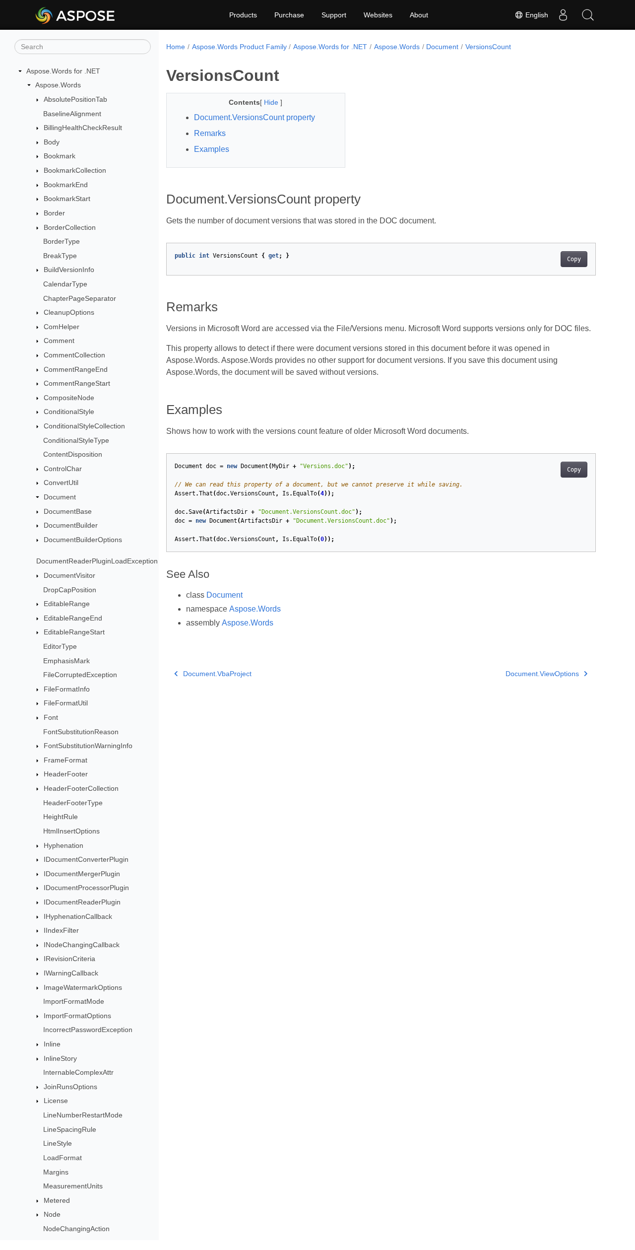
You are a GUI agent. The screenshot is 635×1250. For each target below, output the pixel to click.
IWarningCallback (71, 973)
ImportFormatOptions (77, 1016)
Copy (574, 259)
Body (52, 142)
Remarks (210, 133)
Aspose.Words (58, 85)
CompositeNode (69, 398)
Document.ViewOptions (542, 674)
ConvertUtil (61, 483)
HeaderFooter (66, 774)
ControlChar (63, 469)
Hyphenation (63, 845)
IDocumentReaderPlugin (82, 902)
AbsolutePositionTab (75, 99)
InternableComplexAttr (78, 1072)
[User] (563, 15)
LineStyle (57, 1144)
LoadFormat (62, 1158)
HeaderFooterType (73, 803)
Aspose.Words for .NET (63, 71)
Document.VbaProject (217, 674)
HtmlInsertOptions (71, 831)
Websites (378, 15)
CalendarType (65, 284)
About (419, 15)
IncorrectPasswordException (87, 1030)
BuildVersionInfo (69, 270)
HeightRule (60, 817)
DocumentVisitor (69, 575)
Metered (57, 1200)
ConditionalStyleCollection (84, 426)
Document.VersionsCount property (254, 117)
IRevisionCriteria (69, 959)
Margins (55, 1172)
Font (51, 717)
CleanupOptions (69, 312)
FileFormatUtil (66, 703)
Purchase (289, 15)
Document (60, 497)
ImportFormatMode (73, 1001)
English (535, 15)
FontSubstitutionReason (81, 732)
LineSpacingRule (69, 1129)
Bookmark (59, 156)
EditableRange (67, 604)
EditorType (60, 646)
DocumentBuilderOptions (83, 540)
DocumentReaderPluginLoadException (97, 561)
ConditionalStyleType (76, 440)
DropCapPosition (69, 590)
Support (333, 15)
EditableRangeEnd (73, 618)
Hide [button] (272, 102)
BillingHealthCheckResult (83, 128)
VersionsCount (488, 47)
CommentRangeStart (77, 383)
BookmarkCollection (75, 170)
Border (54, 213)
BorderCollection (70, 227)
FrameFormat (65, 760)
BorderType (61, 241)
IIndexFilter (61, 930)
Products (243, 15)
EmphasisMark (66, 661)
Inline (52, 1044)
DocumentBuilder (71, 526)
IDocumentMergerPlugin (82, 874)
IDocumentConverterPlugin (86, 859)
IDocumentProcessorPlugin (86, 888)
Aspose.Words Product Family (239, 47)
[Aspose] (76, 14)
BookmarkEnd (66, 185)
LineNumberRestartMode (83, 1115)
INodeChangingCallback (82, 945)
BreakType (60, 256)
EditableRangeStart (74, 632)
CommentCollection (74, 355)
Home (175, 47)
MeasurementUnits (73, 1186)
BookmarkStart (67, 199)
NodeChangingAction (76, 1229)
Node (52, 1215)
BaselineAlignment (72, 114)
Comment (59, 341)
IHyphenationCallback (78, 916)
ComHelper (61, 327)
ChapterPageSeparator (79, 298)
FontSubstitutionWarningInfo (88, 746)
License (56, 1101)
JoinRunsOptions (70, 1087)
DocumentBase (68, 511)
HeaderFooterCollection (81, 788)
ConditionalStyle (69, 412)
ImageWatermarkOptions (83, 987)
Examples (211, 149)
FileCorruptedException (80, 675)
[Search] (587, 15)
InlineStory (60, 1058)
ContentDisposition (72, 454)
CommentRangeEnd (76, 369)
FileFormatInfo (67, 689)
